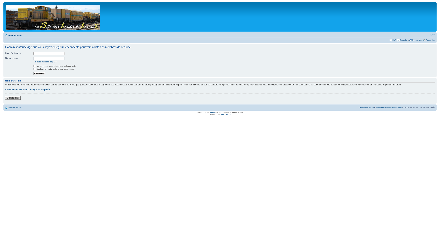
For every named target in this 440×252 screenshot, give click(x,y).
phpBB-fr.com (226, 114)
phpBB (212, 112)
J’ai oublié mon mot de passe (46, 62)
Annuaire (403, 40)
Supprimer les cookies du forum (388, 107)
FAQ (394, 40)
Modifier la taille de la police (432, 34)
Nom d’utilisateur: (13, 53)
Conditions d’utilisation (16, 90)
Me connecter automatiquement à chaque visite (56, 66)
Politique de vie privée (39, 90)
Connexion (430, 40)
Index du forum (15, 35)
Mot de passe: (11, 58)
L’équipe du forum (366, 107)
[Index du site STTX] (53, 17)
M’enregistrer (416, 40)
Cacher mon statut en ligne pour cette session (55, 69)
